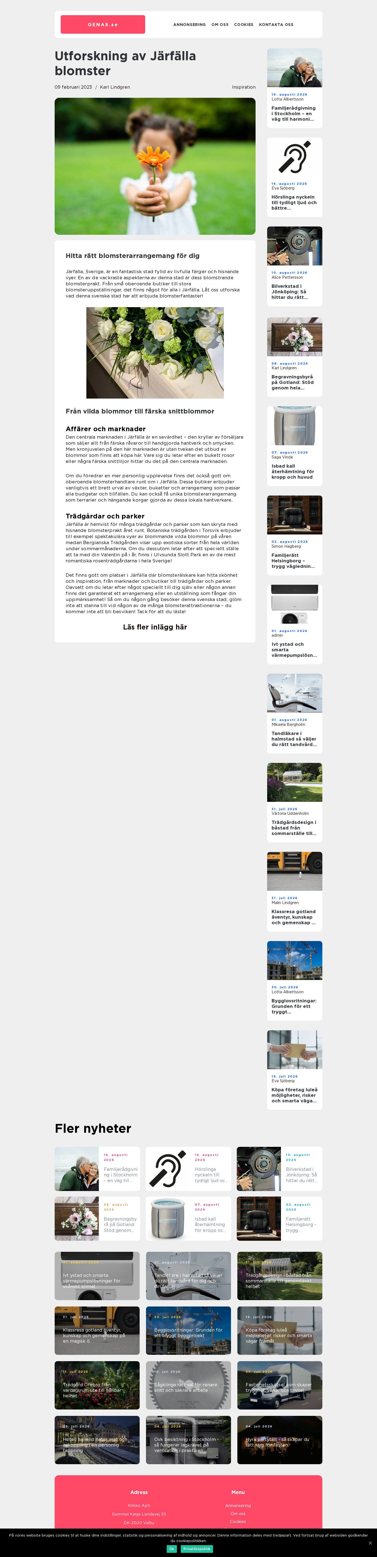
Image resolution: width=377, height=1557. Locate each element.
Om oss (220, 24)
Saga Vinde (282, 457)
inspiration (244, 87)
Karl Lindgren (115, 87)
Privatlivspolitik (197, 1549)
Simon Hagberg (286, 546)
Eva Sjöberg (283, 188)
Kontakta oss (276, 24)
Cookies (244, 24)
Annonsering (189, 24)
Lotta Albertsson (288, 99)
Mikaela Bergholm (288, 724)
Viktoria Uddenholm (290, 813)
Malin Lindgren (285, 903)
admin (277, 635)
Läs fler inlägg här (155, 627)
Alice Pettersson (287, 277)
